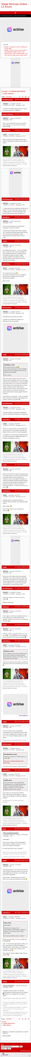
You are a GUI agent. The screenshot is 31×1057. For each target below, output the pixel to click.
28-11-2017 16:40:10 (20, 829)
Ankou (4, 981)
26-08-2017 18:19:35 (20, 217)
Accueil (4, 91)
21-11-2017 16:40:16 (20, 588)
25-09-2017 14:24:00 (20, 354)
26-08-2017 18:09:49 (20, 99)
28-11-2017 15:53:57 (20, 744)
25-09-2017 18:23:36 (20, 403)
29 (19, 96)
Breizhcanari (6, 307)
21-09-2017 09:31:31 (20, 264)
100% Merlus (8, 93)
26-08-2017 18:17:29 (20, 199)
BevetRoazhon (7, 99)
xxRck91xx (6, 130)
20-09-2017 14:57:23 (20, 241)
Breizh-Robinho (8, 114)
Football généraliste (17, 91)
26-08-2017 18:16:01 (20, 130)
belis (4, 829)
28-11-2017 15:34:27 (20, 721)
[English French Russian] (4, 1048)
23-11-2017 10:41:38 (20, 624)
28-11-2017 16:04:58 (20, 770)
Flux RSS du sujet (25, 1051)
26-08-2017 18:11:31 (20, 114)
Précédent (9, 96)
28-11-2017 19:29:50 (20, 912)
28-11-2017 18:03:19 (20, 860)
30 (22, 96)
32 (28, 96)
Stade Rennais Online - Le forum (15, 5)
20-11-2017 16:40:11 (20, 491)
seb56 (4, 241)
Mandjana (5, 217)
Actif (18, 15)
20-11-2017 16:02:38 (20, 464)
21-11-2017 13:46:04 (20, 567)
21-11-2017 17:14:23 (20, 606)
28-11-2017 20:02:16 (20, 981)
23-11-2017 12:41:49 (20, 641)
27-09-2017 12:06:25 (20, 419)
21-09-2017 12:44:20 (20, 307)
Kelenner (5, 607)
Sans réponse (23, 15)
